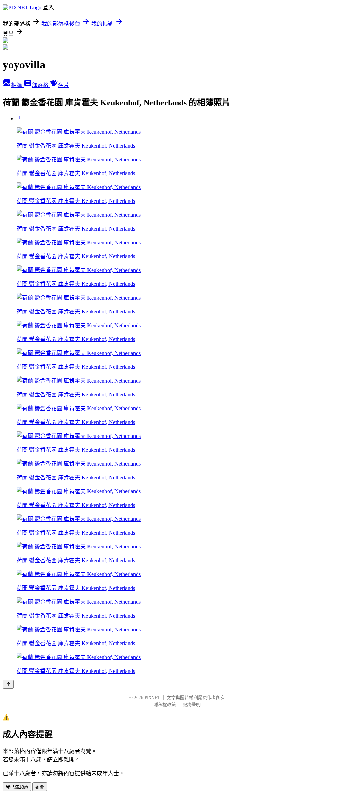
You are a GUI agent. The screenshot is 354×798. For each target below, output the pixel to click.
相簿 (17, 85)
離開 (39, 787)
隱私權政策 (164, 704)
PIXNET (152, 697)
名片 (63, 85)
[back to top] (8, 684)
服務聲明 (192, 704)
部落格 (41, 85)
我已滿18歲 (17, 787)
